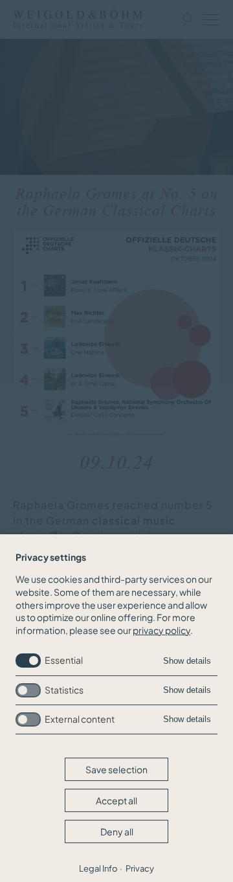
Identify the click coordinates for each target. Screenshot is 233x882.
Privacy (140, 868)
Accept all (116, 800)
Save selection (116, 769)
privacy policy (161, 630)
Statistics (64, 689)
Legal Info (98, 868)
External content (80, 719)
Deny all (116, 831)
